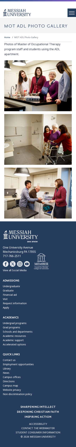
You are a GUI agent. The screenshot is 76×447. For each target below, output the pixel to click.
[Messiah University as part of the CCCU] (41, 261)
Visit (5, 299)
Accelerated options (14, 344)
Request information (15, 303)
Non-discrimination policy (17, 394)
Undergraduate (11, 286)
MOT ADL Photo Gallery (26, 37)
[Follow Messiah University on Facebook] (5, 264)
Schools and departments (18, 331)
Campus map (10, 385)
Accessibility (38, 424)
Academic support (13, 340)
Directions (9, 381)
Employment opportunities (18, 364)
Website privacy (12, 390)
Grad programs (11, 327)
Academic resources (14, 336)
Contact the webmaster (38, 428)
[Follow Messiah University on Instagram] (20, 264)
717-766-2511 (12, 256)
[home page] (39, 12)
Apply (6, 307)
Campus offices (12, 377)
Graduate (8, 290)
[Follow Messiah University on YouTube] (27, 264)
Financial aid (10, 295)
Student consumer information (38, 432)
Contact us (9, 360)
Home (7, 37)
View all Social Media (15, 270)
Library (7, 368)
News (6, 373)
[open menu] (72, 13)
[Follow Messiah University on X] (13, 264)
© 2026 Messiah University (38, 436)
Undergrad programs (15, 323)
